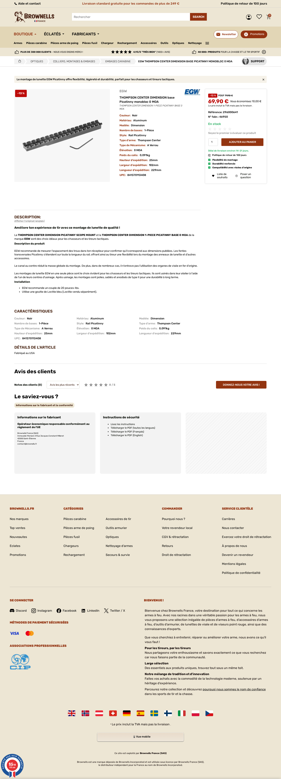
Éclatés (52, 34)
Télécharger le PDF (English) (127, 435)
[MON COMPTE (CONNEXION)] (249, 17)
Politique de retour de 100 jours (244, 3)
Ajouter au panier (242, 142)
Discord (21, 610)
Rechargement (127, 43)
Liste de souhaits (260, 17)
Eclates (15, 546)
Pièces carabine (36, 43)
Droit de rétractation (176, 555)
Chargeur (107, 43)
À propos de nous (234, 546)
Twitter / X (117, 610)
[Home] (18, 61)
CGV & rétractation (175, 537)
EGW (123, 91)
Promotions (257, 34)
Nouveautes (18, 537)
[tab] (44, 405)
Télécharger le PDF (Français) (127, 431)
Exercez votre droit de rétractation (246, 537)
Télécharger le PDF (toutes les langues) (133, 427)
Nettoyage (195, 43)
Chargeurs (71, 546)
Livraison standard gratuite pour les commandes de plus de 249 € (130, 3)
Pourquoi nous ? (173, 519)
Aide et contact (29, 3)
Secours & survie (118, 555)
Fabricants (84, 34)
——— (207, 43)
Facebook (69, 610)
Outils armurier (116, 528)
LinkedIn (93, 610)
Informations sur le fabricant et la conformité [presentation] (44, 405)
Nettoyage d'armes (119, 546)
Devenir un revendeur (237, 555)
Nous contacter (233, 528)
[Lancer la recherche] (198, 17)
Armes (18, 43)
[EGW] (192, 92)
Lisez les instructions (123, 424)
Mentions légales (234, 564)
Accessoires (149, 43)
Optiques (178, 43)
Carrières (228, 519)
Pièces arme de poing (64, 43)
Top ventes (17, 528)
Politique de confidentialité (241, 573)
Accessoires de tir (118, 519)
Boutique (23, 34)
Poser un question (245, 176)
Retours (167, 546)
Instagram (44, 610)
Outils (164, 43)
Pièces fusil (89, 43)
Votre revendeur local (177, 528)
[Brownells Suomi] (168, 713)
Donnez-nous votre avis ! (241, 384)
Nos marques (19, 519)
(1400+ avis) (151, 52)
